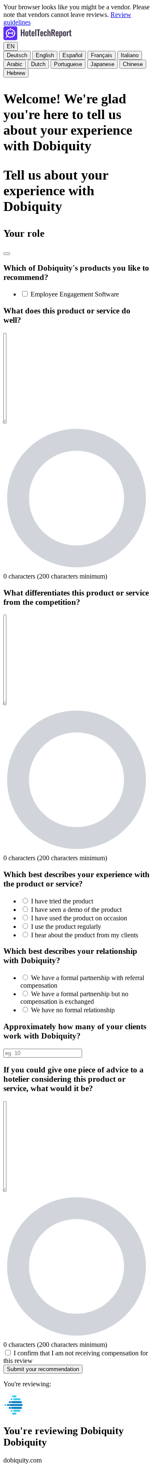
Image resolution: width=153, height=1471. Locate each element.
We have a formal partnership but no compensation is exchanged (74, 997)
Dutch (38, 64)
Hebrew (16, 73)
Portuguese (68, 64)
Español (72, 55)
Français (101, 55)
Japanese (102, 64)
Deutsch (17, 55)
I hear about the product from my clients (84, 935)
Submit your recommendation (43, 1369)
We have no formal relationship (73, 1010)
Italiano (130, 55)
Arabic (15, 64)
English (45, 55)
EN (10, 46)
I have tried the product (62, 901)
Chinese (133, 64)
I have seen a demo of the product (76, 909)
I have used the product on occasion (79, 918)
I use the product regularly (66, 926)
